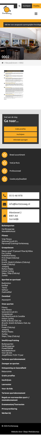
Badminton (6, 283)
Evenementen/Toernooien (13, 404)
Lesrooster (6, 384)
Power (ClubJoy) (8, 264)
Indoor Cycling (8, 271)
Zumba (5, 275)
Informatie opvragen (20, 140)
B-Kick (4, 260)
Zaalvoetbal (7, 292)
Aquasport (6, 300)
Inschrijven (27, 6)
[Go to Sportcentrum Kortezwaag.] (2, 63)
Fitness (5, 235)
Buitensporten (8, 226)
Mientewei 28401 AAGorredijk (15, 215)
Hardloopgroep (8, 229)
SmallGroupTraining (10, 340)
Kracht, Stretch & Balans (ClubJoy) (16, 262)
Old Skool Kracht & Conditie (13, 316)
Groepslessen (7, 248)
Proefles (36, 6)
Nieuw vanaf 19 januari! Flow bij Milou (17, 251)
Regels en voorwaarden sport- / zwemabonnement (15, 398)
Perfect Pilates (7, 269)
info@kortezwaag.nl (19, 204)
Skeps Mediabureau (31, 432)
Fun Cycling (6, 253)
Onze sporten (7, 304)
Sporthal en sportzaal (11, 280)
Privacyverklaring (9, 409)
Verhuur (5, 290)
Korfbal (5, 285)
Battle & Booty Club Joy (11, 321)
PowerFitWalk (7, 348)
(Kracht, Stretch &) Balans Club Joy (16, 323)
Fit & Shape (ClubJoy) (10, 258)
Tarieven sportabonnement (13, 359)
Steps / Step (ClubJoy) (11, 273)
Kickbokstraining (8, 255)
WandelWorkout (8, 231)
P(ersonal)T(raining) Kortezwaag (15, 243)
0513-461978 (15, 195)
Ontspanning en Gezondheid (14, 368)
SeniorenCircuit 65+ (10, 241)
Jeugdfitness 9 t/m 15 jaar (12, 355)
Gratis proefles (20, 129)
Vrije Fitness (7, 239)
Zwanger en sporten (10, 363)
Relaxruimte (7, 371)
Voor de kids (7, 353)
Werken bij (6, 413)
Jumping (5, 267)
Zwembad (6, 296)
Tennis (4, 288)
